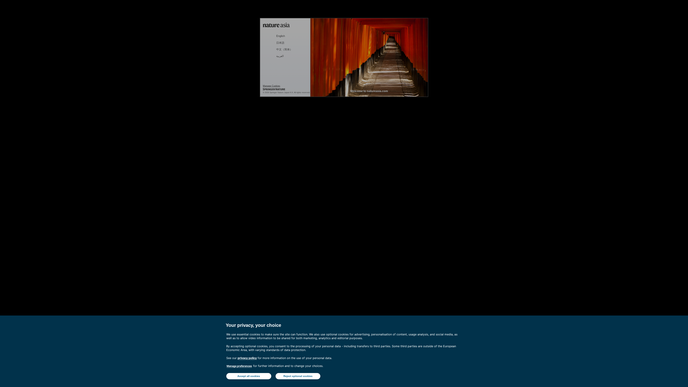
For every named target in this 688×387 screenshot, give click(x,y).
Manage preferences (239, 365)
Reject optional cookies (297, 376)
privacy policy (247, 358)
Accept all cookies (248, 376)
